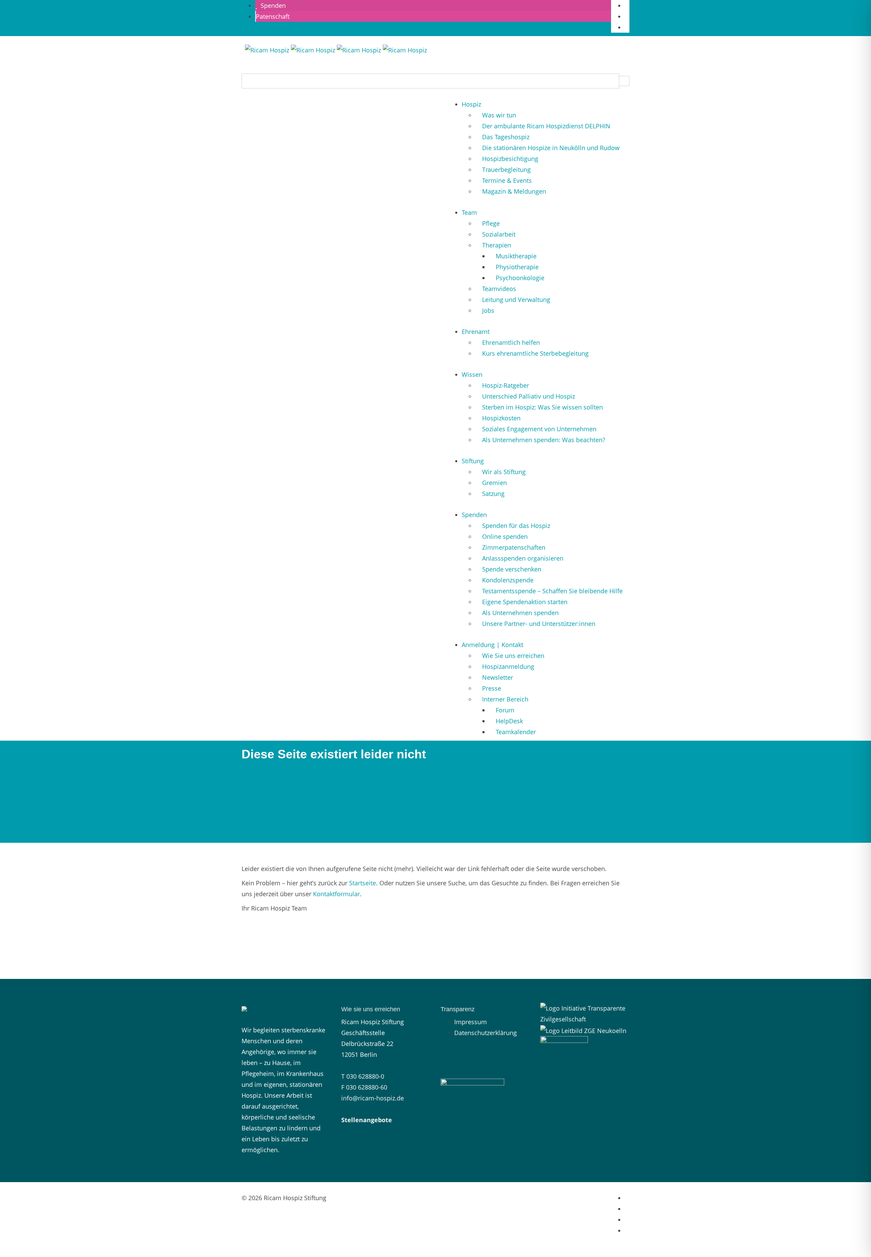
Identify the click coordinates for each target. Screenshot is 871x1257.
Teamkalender (516, 732)
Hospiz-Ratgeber (505, 385)
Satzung (493, 493)
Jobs (488, 310)
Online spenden (505, 536)
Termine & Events (507, 180)
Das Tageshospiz (505, 137)
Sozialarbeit (498, 234)
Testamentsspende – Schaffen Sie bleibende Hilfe (552, 591)
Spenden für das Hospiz (516, 525)
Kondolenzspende (507, 580)
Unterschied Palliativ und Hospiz (528, 396)
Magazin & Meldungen (514, 191)
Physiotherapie (517, 267)
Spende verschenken (511, 569)
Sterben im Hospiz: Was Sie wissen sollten (542, 407)
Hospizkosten (501, 418)
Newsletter (497, 677)
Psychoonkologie (520, 278)
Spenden (271, 5)
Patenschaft (273, 16)
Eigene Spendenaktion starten (525, 602)
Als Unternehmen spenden (520, 613)
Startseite (362, 883)
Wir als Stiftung (504, 472)
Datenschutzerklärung (485, 1033)
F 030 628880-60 (364, 1087)
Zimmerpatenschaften (513, 547)
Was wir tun (499, 115)
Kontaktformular (336, 894)
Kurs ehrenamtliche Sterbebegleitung (535, 353)
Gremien (494, 483)
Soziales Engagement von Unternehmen (539, 429)
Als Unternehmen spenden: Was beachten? (543, 440)
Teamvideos (499, 289)
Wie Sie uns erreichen (513, 655)
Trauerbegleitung (506, 169)
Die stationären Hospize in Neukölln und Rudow (551, 148)
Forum (505, 710)
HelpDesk (509, 721)
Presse (491, 688)
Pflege (491, 223)
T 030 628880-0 (362, 1076)
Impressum (470, 1022)
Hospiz (471, 104)
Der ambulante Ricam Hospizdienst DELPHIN (546, 126)
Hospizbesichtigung (510, 159)
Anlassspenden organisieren (522, 558)
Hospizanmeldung (508, 666)
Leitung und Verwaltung (516, 299)
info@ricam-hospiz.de (372, 1098)
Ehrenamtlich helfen (511, 342)
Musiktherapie (516, 256)
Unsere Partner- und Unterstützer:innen (538, 623)
